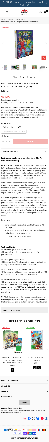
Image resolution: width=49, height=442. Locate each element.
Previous (3, 43)
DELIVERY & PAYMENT (11, 310)
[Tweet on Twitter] (24, 77)
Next (46, 43)
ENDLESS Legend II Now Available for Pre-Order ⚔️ (24, 4)
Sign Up (24, 402)
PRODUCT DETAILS (10, 151)
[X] (33, 418)
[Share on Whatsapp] (31, 77)
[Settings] (40, 12)
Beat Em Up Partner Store (16, 19)
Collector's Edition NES (11, 127)
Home (3, 19)
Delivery (7, 136)
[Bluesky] (37, 418)
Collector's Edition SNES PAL (13, 131)
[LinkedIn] (46, 418)
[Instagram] (25, 418)
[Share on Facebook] (20, 77)
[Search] (7, 12)
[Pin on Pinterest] (27, 77)
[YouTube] (42, 418)
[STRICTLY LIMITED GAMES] (24, 12)
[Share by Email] (34, 77)
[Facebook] (29, 418)
